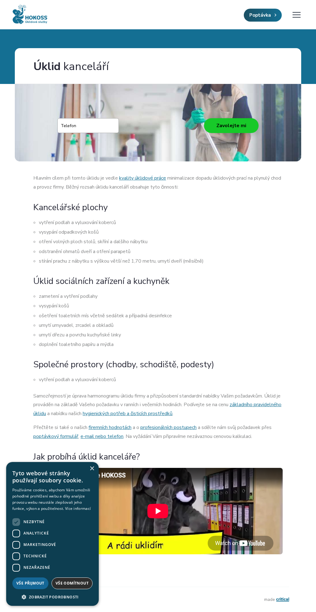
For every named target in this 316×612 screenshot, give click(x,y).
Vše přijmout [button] (30, 583)
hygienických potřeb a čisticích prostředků (128, 413)
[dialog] (52, 534)
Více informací (78, 508)
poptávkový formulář (55, 436)
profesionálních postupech (168, 427)
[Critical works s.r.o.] (282, 599)
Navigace (296, 15)
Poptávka (260, 15)
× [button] (91, 468)
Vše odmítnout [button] (72, 583)
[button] (52, 596)
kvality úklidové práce (142, 178)
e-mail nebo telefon (102, 436)
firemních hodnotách (110, 427)
